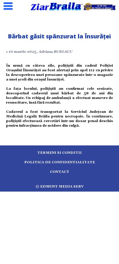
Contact (59, 172)
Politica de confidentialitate (59, 162)
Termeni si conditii (59, 153)
